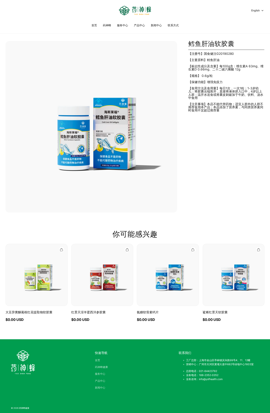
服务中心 (122, 25)
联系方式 (173, 25)
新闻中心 (156, 25)
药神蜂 (107, 25)
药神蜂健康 (101, 367)
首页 (94, 25)
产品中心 (139, 25)
